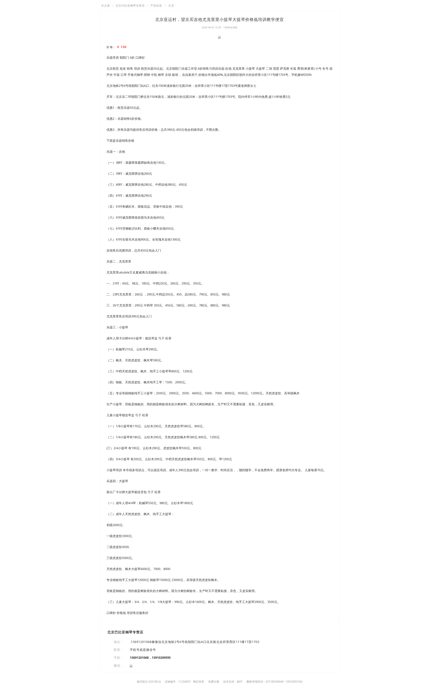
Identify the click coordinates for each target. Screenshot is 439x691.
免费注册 (213, 681)
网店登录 (198, 681)
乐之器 (105, 5)
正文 (171, 5)
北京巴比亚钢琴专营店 (130, 5)
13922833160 (293, 681)
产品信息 (156, 5)
